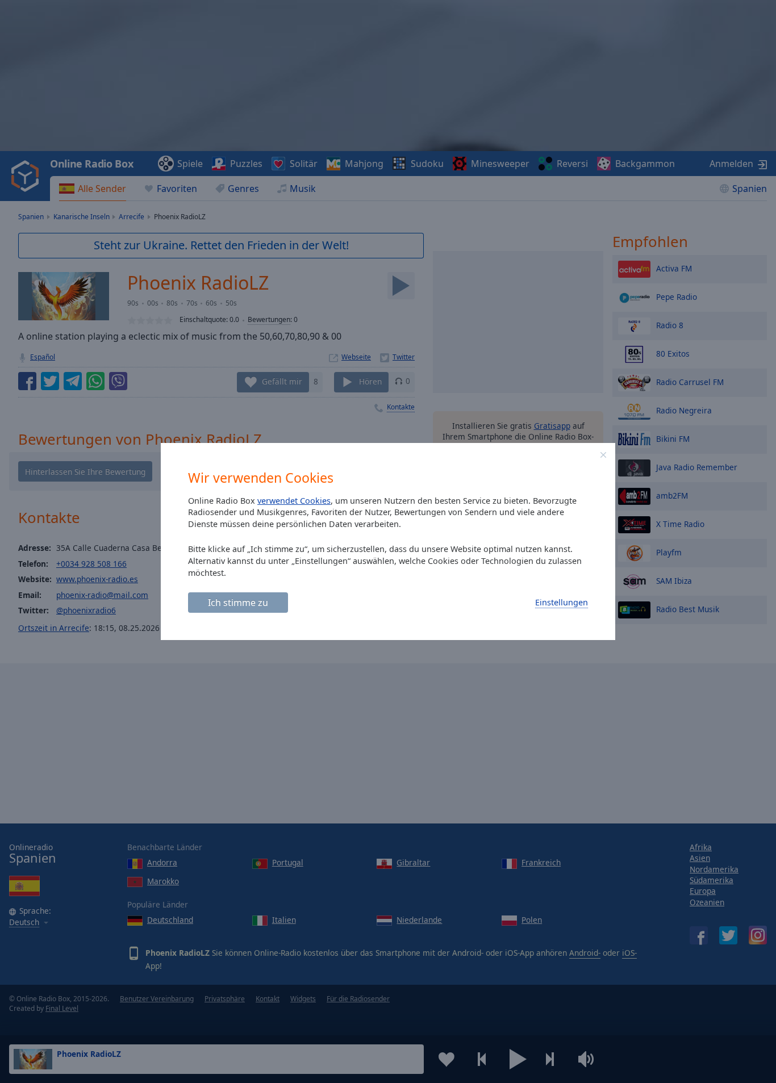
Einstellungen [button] (561, 602)
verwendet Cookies (294, 500)
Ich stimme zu (238, 602)
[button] (603, 455)
